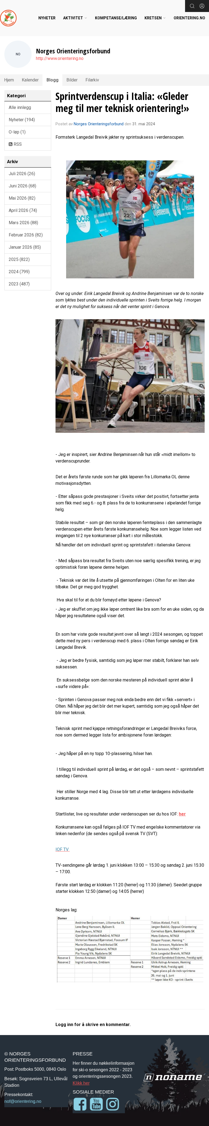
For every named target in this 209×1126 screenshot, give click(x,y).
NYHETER (47, 18)
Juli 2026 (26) (22, 173)
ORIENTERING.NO (189, 18)
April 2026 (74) (23, 210)
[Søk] (192, 6)
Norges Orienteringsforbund (99, 123)
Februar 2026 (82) (26, 235)
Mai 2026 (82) (22, 198)
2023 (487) (19, 284)
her (182, 814)
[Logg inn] (202, 6)
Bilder (72, 80)
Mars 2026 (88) (23, 222)
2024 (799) (19, 271)
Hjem (9, 80)
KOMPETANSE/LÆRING (116, 18)
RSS (17, 144)
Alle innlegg (20, 107)
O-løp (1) (17, 132)
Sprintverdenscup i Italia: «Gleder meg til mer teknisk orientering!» (122, 102)
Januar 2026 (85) (25, 247)
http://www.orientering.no (60, 58)
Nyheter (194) (22, 119)
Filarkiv (92, 80)
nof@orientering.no (22, 1101)
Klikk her (81, 1083)
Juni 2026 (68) (22, 185)
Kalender (30, 80)
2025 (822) (19, 259)
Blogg (53, 80)
